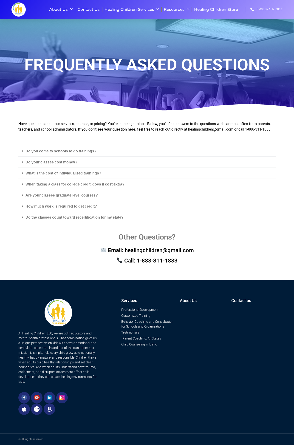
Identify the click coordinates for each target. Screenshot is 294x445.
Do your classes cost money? (51, 162)
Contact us (241, 300)
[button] (147, 151)
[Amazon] (49, 409)
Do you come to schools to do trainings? (60, 151)
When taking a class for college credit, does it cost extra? (74, 184)
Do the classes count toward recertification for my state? (74, 217)
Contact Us (88, 9)
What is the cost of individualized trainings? (63, 173)
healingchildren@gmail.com (210, 129)
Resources (174, 9)
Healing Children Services (129, 9)
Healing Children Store (216, 9)
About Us (58, 9)
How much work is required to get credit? (61, 206)
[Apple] (24, 409)
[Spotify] (36, 409)
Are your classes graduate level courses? (61, 195)
